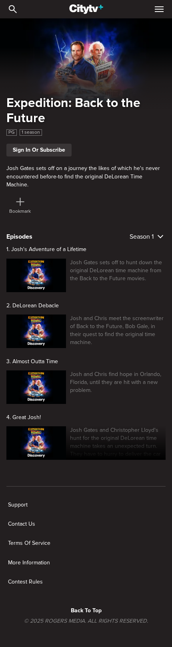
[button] (116, 443)
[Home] (86, 9)
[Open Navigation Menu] (159, 9)
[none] (18, 504)
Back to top (86, 610)
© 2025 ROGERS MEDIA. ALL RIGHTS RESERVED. (86, 621)
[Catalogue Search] (12, 9)
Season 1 (142, 237)
